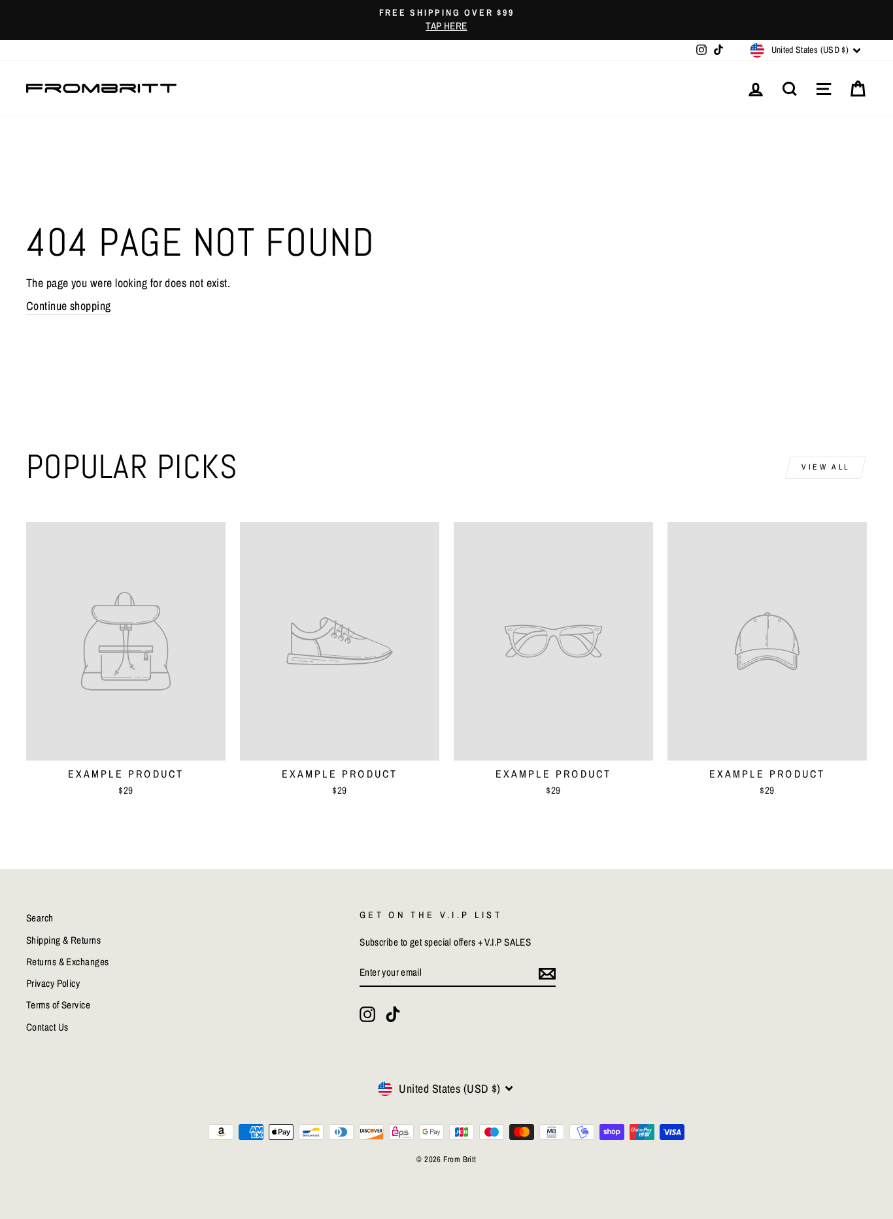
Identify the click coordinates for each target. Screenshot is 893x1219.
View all (825, 467)
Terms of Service (58, 1005)
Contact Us (47, 1027)
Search (40, 918)
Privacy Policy (53, 983)
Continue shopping (68, 306)
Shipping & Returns (63, 940)
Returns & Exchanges (67, 962)
